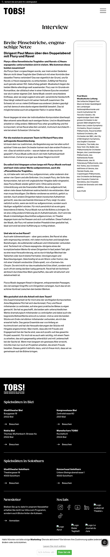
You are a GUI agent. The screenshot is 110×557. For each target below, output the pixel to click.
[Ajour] (62, 528)
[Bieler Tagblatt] (76, 528)
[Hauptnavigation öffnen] (103, 10)
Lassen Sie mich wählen (54, 546)
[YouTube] (77, 507)
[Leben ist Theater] (100, 508)
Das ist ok (64, 552)
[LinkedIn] (86, 507)
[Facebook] (69, 507)
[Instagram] (60, 507)
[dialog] (55, 546)
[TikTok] (60, 515)
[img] (14, 11)
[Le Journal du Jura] (91, 528)
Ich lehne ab (46, 552)
